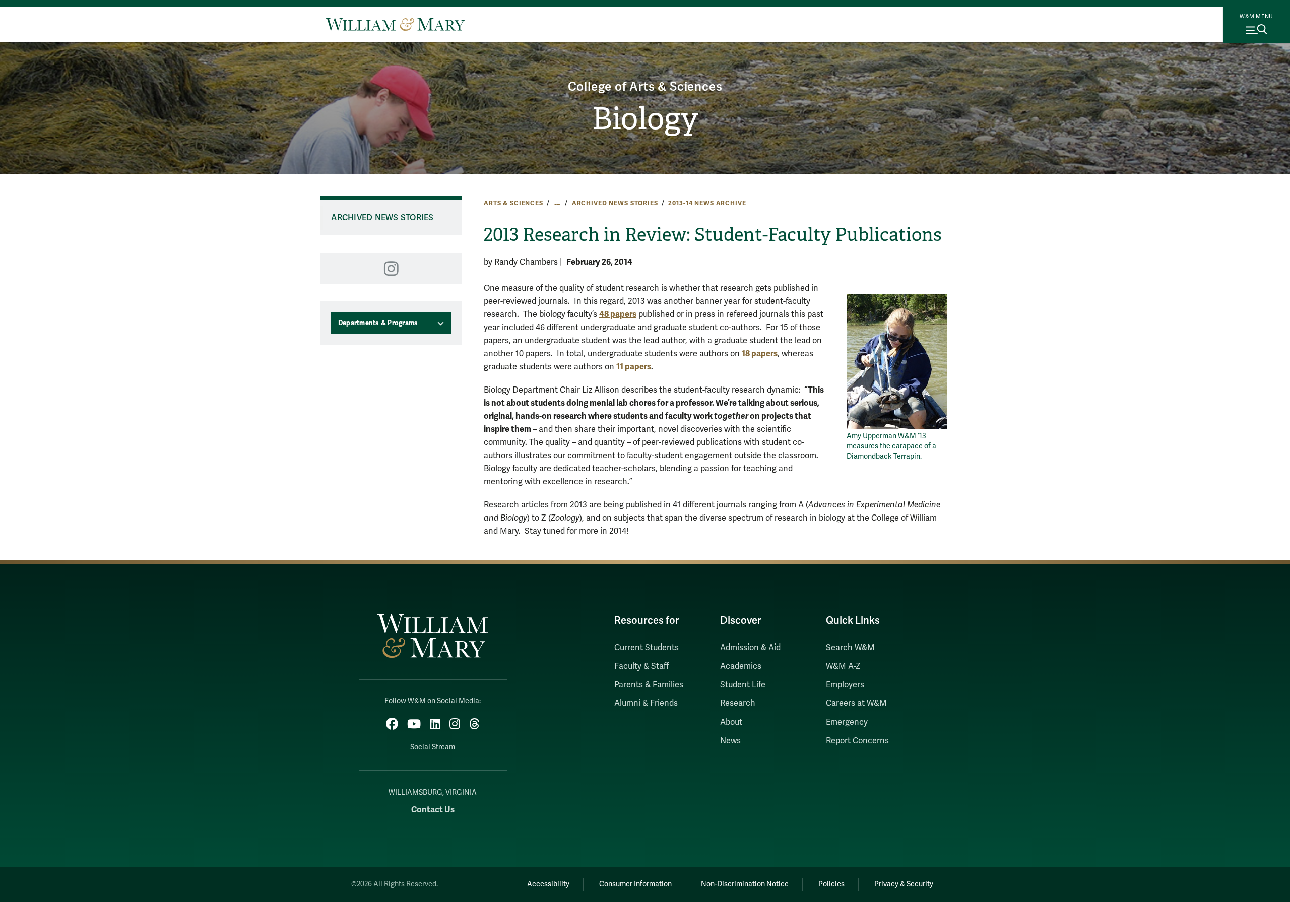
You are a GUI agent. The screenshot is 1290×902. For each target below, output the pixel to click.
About (731, 722)
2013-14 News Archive (707, 203)
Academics (740, 666)
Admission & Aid (750, 647)
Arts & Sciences (513, 203)
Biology (645, 119)
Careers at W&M (856, 703)
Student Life (742, 685)
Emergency (847, 722)
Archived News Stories (615, 203)
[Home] (395, 24)
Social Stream (432, 747)
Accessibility (548, 884)
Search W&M (850, 647)
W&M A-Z (843, 666)
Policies (831, 884)
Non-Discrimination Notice (745, 884)
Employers (845, 685)
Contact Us (433, 809)
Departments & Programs (378, 323)
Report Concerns (857, 741)
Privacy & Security (903, 884)
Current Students (646, 647)
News (730, 741)
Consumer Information (635, 884)
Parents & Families (648, 685)
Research (737, 703)
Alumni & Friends (646, 703)
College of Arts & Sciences (645, 87)
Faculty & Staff (641, 666)
